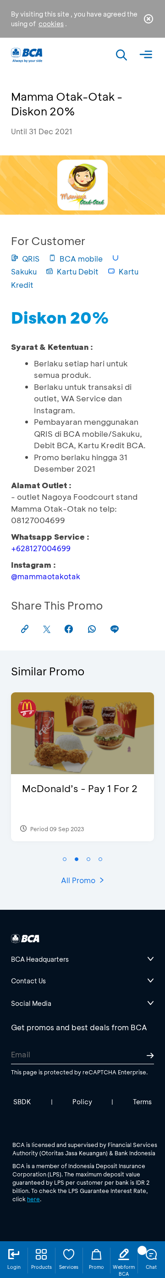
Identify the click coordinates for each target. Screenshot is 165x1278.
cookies (51, 23)
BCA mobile (81, 258)
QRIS (30, 258)
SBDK (22, 1101)
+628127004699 (41, 548)
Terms (142, 1101)
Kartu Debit (78, 271)
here (33, 1199)
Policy (82, 1101)
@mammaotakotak (45, 576)
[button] (64, 859)
